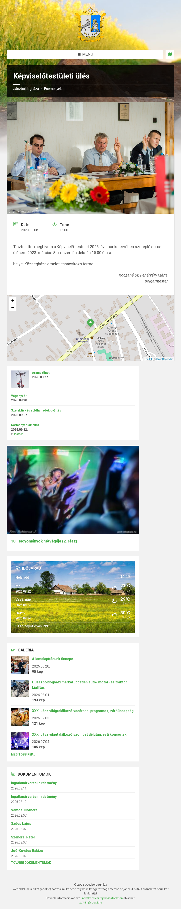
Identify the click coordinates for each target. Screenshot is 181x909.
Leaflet (148, 359)
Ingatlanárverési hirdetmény (34, 783)
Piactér (18, 434)
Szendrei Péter (23, 837)
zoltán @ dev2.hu (90, 902)
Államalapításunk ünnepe (52, 659)
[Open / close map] (170, 54)
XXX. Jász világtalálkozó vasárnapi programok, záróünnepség (83, 711)
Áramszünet (41, 372)
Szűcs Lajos (21, 823)
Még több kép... (23, 754)
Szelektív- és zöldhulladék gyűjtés (36, 410)
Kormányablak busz (25, 425)
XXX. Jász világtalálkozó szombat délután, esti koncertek (79, 734)
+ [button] (12, 300)
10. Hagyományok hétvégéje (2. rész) (44, 541)
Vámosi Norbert (24, 810)
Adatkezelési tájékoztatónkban (102, 898)
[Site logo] (90, 40)
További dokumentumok (31, 862)
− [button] (12, 307)
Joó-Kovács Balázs (27, 851)
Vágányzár (19, 396)
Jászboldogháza (26, 89)
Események (53, 89)
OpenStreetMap (164, 359)
